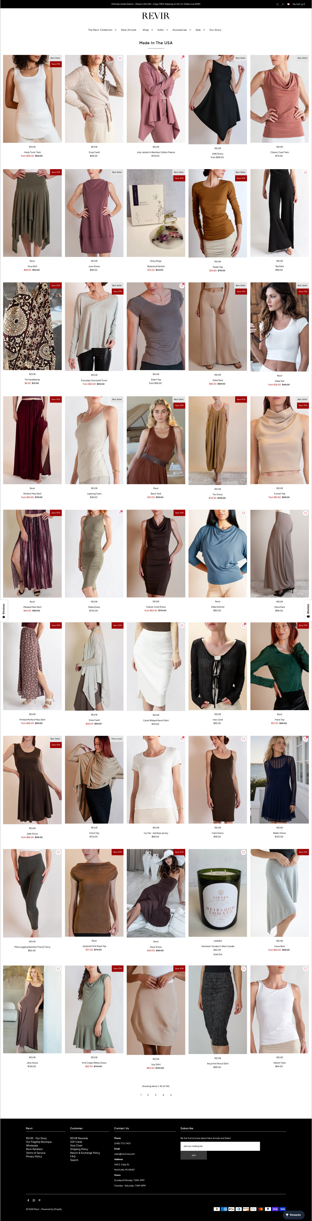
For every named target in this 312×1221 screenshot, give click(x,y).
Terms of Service (36, 1152)
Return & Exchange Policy (85, 1152)
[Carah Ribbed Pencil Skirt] (156, 666)
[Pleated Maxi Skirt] (32, 553)
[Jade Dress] (32, 780)
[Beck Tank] (156, 440)
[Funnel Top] (279, 440)
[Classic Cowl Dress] (156, 553)
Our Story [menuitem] (215, 29)
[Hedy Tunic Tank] (32, 99)
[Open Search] (277, 4)
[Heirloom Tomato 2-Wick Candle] (217, 893)
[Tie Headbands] (32, 326)
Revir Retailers (34, 1149)
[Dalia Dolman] (217, 553)
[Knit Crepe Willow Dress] (94, 1009)
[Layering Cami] (94, 440)
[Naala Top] (217, 213)
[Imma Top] (94, 779)
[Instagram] (34, 1201)
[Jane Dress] (32, 1009)
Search (74, 1160)
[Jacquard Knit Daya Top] (94, 893)
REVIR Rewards (79, 1138)
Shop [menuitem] (146, 29)
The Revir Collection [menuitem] (100, 29)
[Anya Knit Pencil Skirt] (217, 1009)
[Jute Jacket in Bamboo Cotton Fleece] (156, 99)
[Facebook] (28, 1201)
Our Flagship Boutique (39, 1141)
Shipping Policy (79, 1149)
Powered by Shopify (51, 1209)
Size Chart (76, 1145)
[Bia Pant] (279, 213)
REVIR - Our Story (36, 1138)
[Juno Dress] (94, 213)
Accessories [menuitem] (180, 29)
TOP (306, 1216)
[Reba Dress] (94, 554)
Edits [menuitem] (161, 29)
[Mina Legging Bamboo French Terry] (32, 893)
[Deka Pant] (217, 326)
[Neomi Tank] (279, 1009)
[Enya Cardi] (94, 99)
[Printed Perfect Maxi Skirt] (32, 666)
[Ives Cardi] (217, 666)
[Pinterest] (39, 1201)
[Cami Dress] (217, 780)
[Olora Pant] (279, 554)
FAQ (72, 1156)
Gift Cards (76, 1141)
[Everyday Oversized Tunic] (94, 326)
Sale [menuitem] (198, 29)
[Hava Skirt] (279, 893)
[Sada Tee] (279, 327)
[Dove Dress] (156, 893)
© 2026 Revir (32, 1209)
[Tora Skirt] (32, 213)
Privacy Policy (34, 1156)
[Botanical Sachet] (156, 213)
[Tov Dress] (217, 440)
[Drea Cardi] (94, 666)
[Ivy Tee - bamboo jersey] (156, 779)
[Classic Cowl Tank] (279, 99)
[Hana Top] (279, 666)
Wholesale (32, 1145)
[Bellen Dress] (279, 780)
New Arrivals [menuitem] (128, 29)
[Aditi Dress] (217, 99)
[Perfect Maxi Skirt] (32, 440)
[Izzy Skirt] (156, 1010)
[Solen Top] (156, 326)
